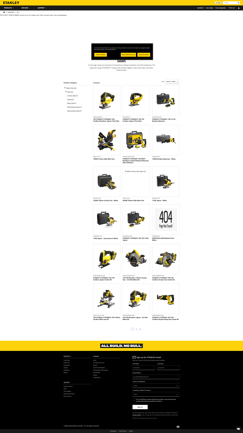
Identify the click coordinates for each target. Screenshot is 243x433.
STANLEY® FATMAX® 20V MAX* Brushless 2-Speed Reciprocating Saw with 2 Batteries (136, 161)
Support (41, 8)
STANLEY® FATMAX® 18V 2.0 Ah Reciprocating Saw (163, 120)
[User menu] (238, 8)
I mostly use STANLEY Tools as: (142, 390)
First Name (136, 363)
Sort (163, 81)
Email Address (137, 373)
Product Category (70, 83)
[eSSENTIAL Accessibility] (218, 2)
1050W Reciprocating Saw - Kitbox (164, 159)
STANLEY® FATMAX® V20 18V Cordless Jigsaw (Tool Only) (133, 120)
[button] (178, 427)
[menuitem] (8, 8)
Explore (25, 8)
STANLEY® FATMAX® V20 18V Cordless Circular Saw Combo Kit (163, 279)
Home (4, 12)
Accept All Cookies (144, 54)
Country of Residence (139, 381)
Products (8, 8)
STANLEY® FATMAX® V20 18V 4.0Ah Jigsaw (136, 239)
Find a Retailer (209, 8)
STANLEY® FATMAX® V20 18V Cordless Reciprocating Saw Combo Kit (165, 318)
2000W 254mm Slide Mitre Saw (133, 200)
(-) (65, 88)
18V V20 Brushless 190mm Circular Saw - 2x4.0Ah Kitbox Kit (135, 279)
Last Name (160, 363)
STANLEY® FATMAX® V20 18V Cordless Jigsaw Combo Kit (104, 279)
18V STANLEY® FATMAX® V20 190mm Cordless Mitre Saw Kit (106, 318)
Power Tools (11, 12)
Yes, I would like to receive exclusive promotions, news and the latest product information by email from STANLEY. (156, 400)
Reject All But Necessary (128, 54)
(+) (66, 92)
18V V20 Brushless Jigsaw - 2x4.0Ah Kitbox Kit (135, 318)
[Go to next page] (140, 329)
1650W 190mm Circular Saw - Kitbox (105, 200)
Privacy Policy (137, 415)
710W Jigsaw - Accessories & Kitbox (105, 238)
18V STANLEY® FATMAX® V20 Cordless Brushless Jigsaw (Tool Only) (106, 120)
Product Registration (220, 8)
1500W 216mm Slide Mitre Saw (104, 159)
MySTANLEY (200, 8)
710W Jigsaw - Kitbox (159, 200)
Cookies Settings (100, 54)
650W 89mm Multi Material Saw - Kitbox (163, 239)
